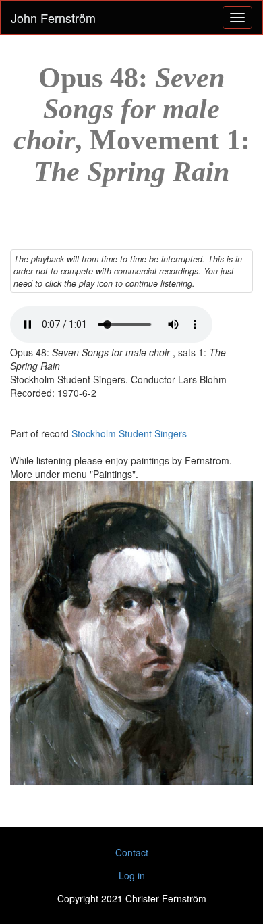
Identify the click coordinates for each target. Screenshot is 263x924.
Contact (131, 852)
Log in (132, 875)
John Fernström (53, 17)
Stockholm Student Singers (129, 433)
